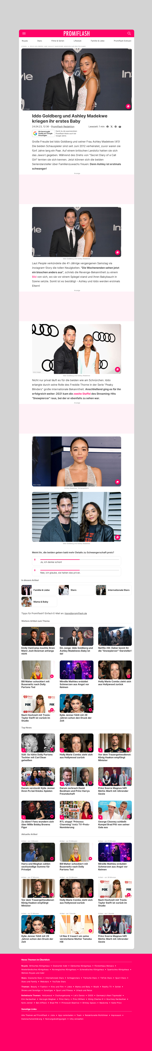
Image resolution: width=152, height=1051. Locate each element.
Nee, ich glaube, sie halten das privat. (60, 572)
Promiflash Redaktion (62, 126)
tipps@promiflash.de (76, 613)
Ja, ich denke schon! (51, 562)
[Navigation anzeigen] (24, 33)
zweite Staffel (82, 393)
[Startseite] (77, 33)
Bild (34, 276)
